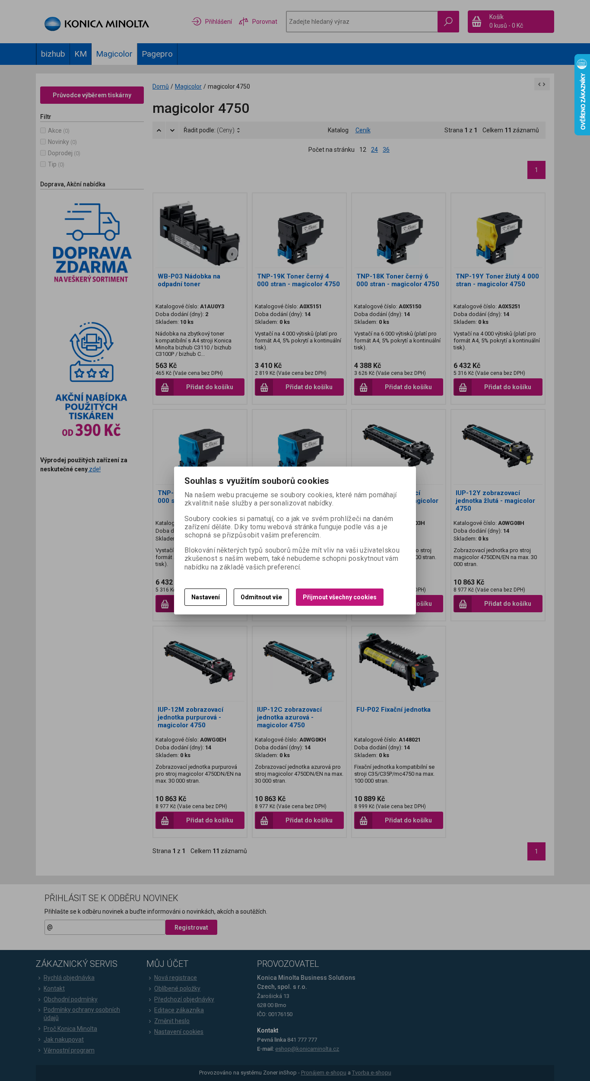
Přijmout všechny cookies (340, 597)
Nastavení (205, 597)
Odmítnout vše (261, 597)
